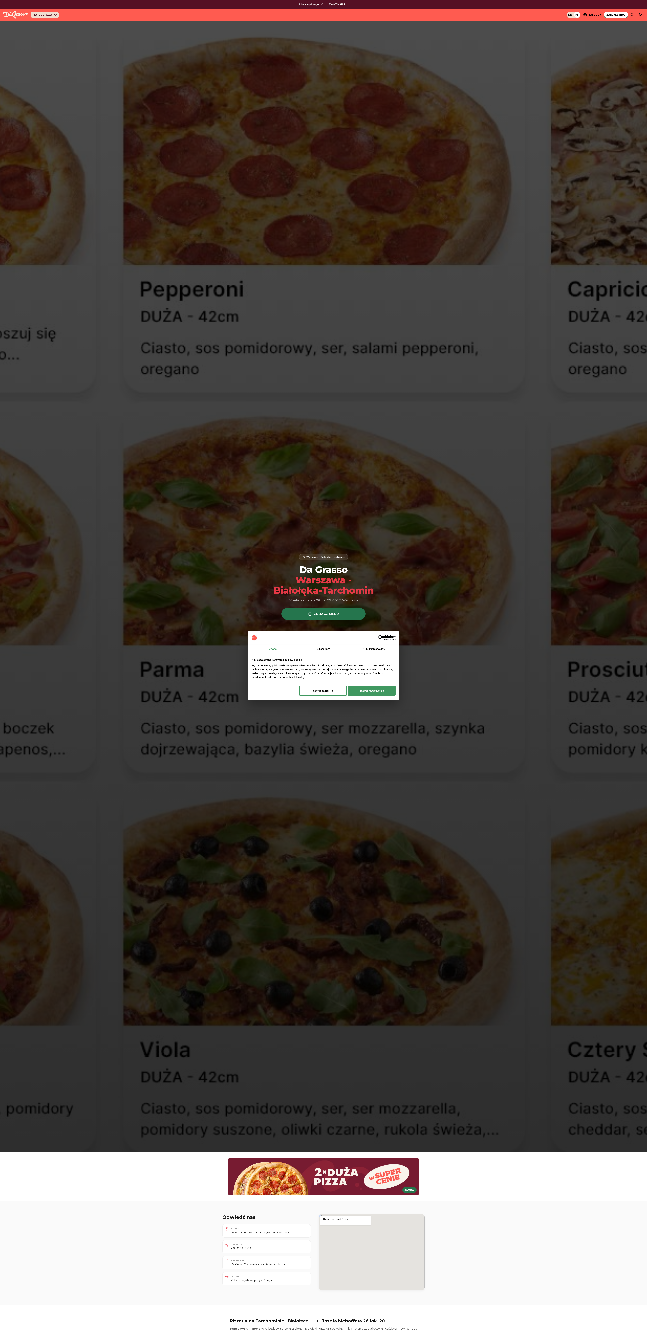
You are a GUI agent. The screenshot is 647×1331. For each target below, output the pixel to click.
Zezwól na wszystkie (372, 690)
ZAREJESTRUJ (615, 14)
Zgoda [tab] (273, 648)
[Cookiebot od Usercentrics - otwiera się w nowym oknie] (381, 637)
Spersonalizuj (321, 690)
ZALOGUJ (595, 14)
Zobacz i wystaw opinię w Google (252, 1280)
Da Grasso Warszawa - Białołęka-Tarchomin (258, 1264)
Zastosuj (337, 4)
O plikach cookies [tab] (374, 648)
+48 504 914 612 (241, 1248)
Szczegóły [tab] (323, 648)
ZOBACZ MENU (326, 614)
